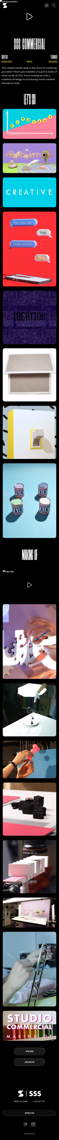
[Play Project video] (29, 585)
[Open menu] (46, 5)
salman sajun (7, 61)
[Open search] (53, 5)
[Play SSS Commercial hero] (29, 16)
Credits (29, 61)
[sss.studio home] (5, 5)
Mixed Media (53, 61)
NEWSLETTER (29, 1113)
